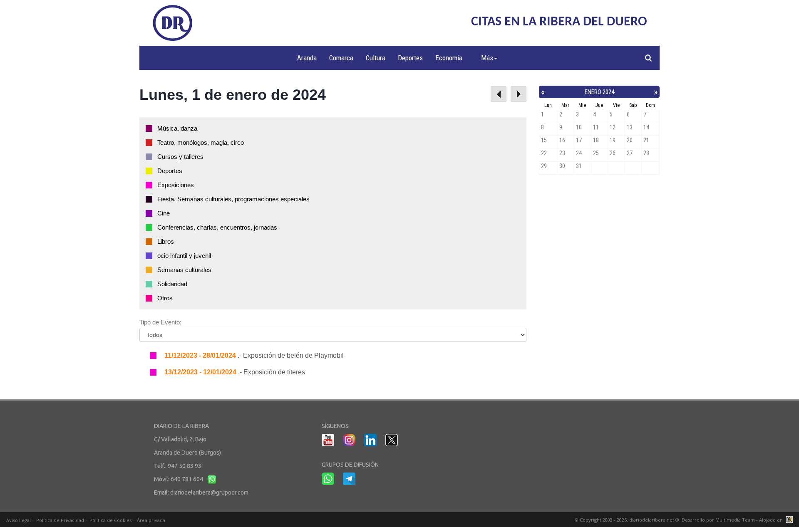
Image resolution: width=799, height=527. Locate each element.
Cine (163, 213)
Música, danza (177, 128)
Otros (165, 298)
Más (487, 58)
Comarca (341, 58)
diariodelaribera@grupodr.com (209, 492)
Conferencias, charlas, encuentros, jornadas (217, 227)
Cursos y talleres (180, 156)
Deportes (410, 58)
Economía (448, 58)
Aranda (307, 58)
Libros (165, 241)
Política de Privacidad (60, 520)
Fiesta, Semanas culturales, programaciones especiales (233, 199)
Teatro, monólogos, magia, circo (200, 142)
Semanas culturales (184, 269)
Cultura (375, 58)
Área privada (151, 520)
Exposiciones (175, 184)
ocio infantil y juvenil (184, 255)
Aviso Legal (18, 520)
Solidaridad (172, 283)
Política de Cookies (110, 520)
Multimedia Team (735, 520)
